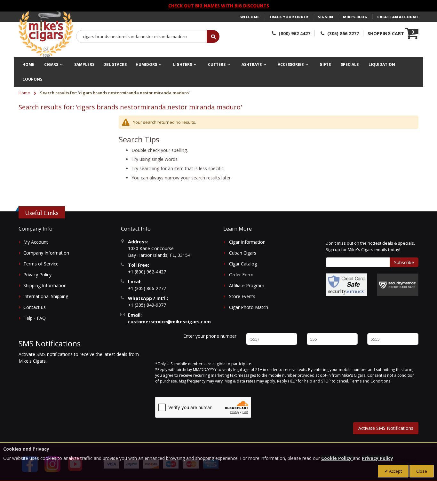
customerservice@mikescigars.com (169, 322)
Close (421, 471)
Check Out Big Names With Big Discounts (218, 6)
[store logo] (46, 34)
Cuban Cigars (242, 253)
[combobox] (141, 36)
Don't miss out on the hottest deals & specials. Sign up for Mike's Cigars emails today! (370, 246)
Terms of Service (41, 264)
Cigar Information (247, 242)
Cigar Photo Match (248, 307)
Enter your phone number (209, 336)
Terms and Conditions (370, 381)
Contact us (34, 307)
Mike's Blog (355, 16)
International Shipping (45, 296)
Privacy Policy (37, 275)
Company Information (46, 253)
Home (25, 93)
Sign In (325, 16)
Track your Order (288, 16)
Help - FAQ (34, 318)
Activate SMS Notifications (385, 428)
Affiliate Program (246, 285)
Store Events (242, 296)
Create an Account (397, 16)
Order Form (241, 275)
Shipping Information (45, 285)
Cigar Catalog (243, 264)
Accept (395, 471)
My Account (35, 242)
